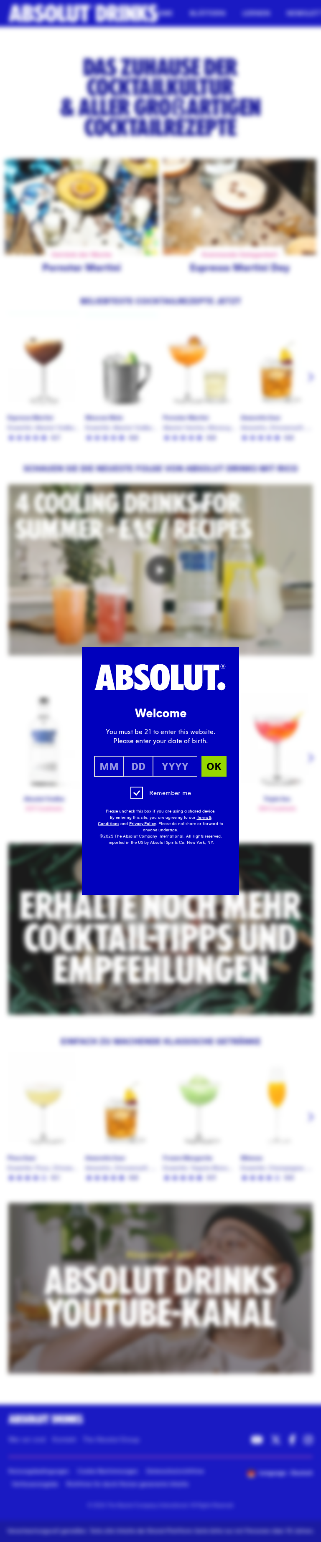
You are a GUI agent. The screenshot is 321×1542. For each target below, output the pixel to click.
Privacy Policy (142, 823)
